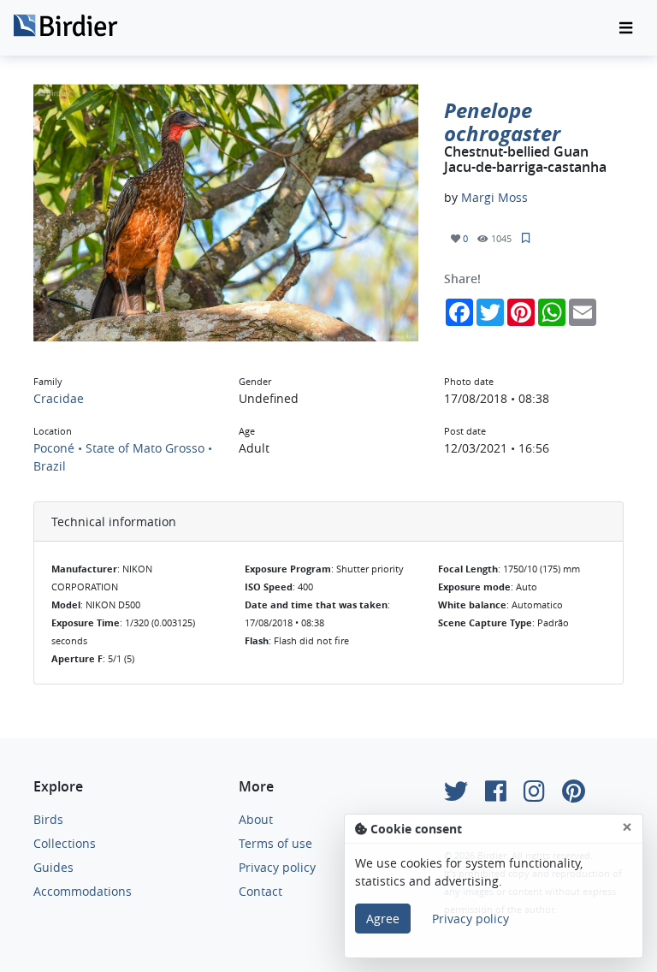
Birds (48, 819)
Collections (64, 843)
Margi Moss (494, 197)
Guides (53, 867)
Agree (383, 918)
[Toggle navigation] (625, 28)
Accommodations (82, 891)
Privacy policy (277, 867)
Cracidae (58, 398)
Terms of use (275, 843)
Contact (260, 891)
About (256, 819)
